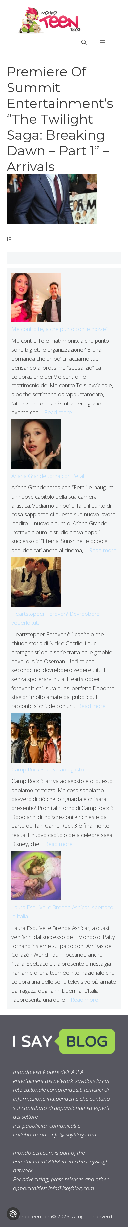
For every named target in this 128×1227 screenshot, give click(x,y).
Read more (58, 412)
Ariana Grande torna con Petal (47, 476)
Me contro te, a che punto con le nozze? (60, 329)
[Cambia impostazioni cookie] (13, 1213)
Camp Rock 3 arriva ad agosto (47, 769)
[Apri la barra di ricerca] (84, 42)
